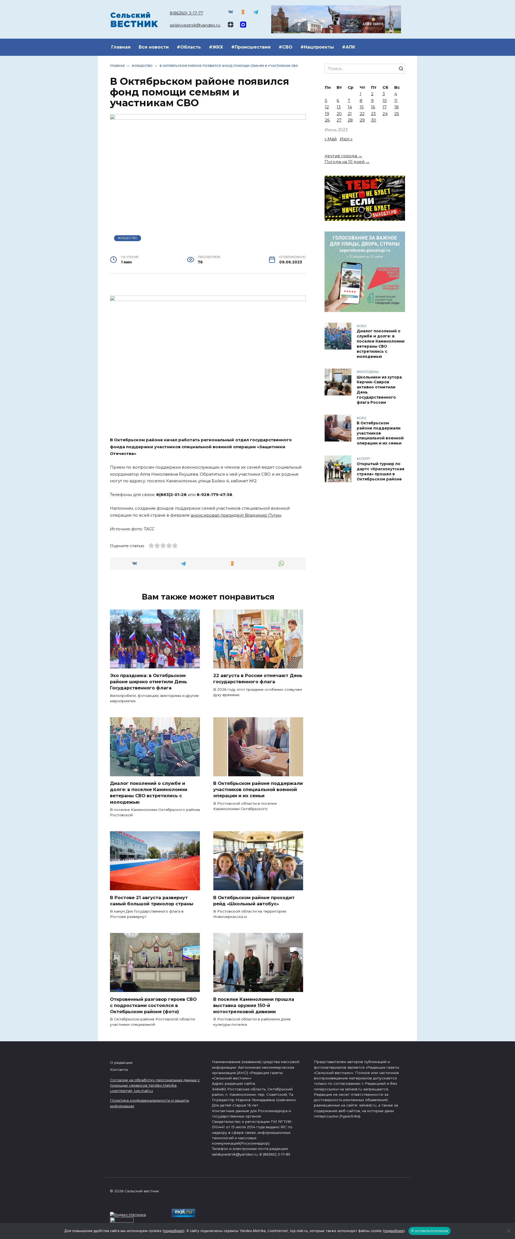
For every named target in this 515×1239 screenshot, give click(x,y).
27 (339, 120)
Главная (121, 47)
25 (396, 113)
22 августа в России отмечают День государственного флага (257, 678)
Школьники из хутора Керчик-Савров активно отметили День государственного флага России (379, 390)
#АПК (348, 47)
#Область (189, 47)
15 (362, 106)
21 (350, 113)
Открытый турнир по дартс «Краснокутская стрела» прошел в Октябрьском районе (380, 471)
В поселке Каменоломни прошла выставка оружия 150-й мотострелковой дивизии (253, 1005)
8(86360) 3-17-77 (186, 13)
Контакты (119, 1069)
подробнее (173, 1231)
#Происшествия (251, 47)
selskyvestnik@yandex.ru (195, 25)
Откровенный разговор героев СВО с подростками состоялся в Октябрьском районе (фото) (153, 1005)
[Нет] (508, 1231)
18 (396, 106)
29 (362, 120)
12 (327, 106)
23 (373, 113)
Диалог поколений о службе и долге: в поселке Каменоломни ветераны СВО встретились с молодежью (148, 792)
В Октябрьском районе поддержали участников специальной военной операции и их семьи (258, 789)
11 (396, 100)
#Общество (127, 238)
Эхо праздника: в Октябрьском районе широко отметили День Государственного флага (148, 681)
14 (350, 106)
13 (339, 106)
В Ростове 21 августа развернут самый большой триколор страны (151, 900)
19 (327, 113)
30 (373, 120)
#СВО (285, 47)
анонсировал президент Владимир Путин (236, 515)
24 (385, 113)
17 (384, 106)
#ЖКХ (216, 47)
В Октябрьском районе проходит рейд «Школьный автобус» (254, 900)
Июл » (346, 138)
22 (362, 113)
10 (384, 100)
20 (339, 113)
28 (350, 120)
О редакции (121, 1062)
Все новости (154, 47)
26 (327, 120)
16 (373, 106)
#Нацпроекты (317, 47)
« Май (331, 138)
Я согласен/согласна (429, 1231)
